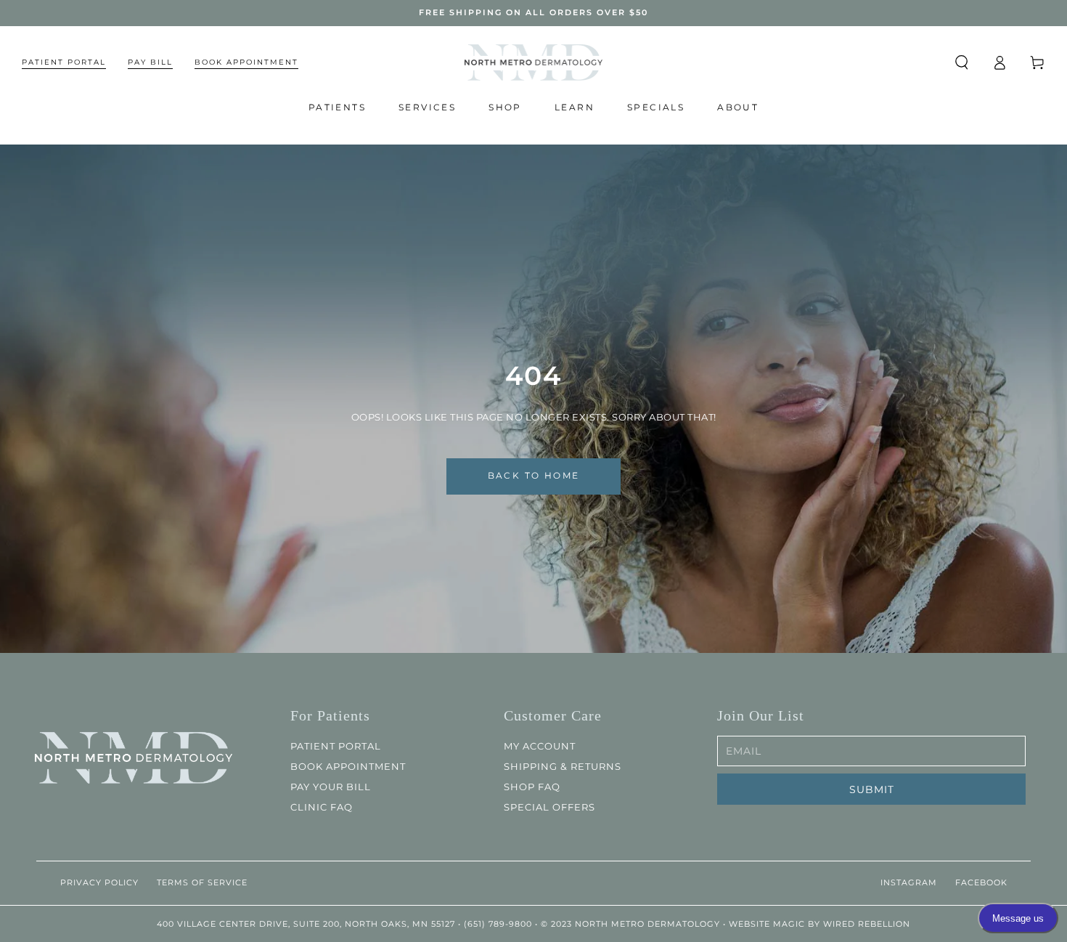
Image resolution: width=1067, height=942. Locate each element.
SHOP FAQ (532, 786)
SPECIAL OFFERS (549, 807)
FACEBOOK (981, 882)
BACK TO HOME (534, 475)
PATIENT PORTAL (335, 746)
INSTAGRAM (908, 882)
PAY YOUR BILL (330, 786)
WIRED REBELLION (866, 924)
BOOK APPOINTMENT (348, 766)
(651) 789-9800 (498, 924)
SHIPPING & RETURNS (562, 766)
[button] (962, 62)
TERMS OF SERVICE (202, 882)
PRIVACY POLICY (99, 882)
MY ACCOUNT (540, 746)
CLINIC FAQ (321, 807)
